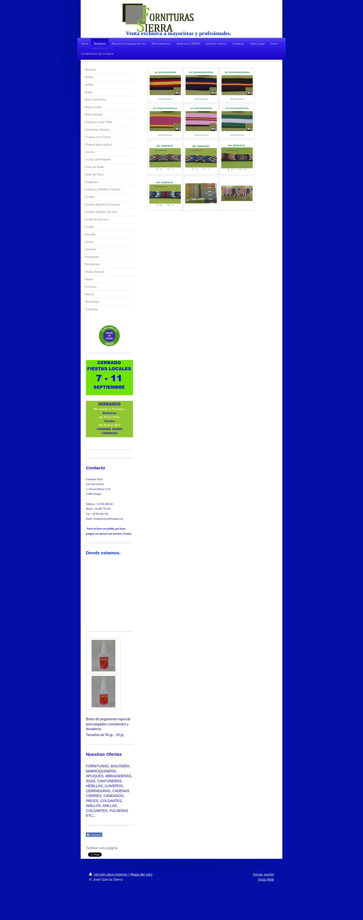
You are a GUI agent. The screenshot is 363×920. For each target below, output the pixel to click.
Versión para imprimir (111, 874)
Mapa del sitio (141, 874)
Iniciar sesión (263, 874)
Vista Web (266, 880)
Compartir (95, 834)
